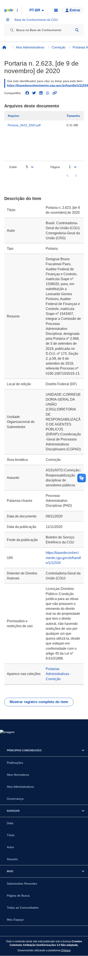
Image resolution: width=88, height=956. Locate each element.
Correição (58, 47)
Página (55, 167)
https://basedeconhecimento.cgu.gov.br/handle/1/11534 (47, 85)
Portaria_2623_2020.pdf (24, 125)
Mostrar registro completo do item (39, 702)
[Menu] (7, 19)
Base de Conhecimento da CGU (36, 19)
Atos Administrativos (30, 47)
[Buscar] (76, 30)
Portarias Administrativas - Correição (58, 674)
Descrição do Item (22, 198)
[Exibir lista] (32, 167)
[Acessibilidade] (56, 10)
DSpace (66, 950)
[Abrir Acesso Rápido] (17, 10)
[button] (72, 10)
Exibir (13, 167)
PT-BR (34, 10)
